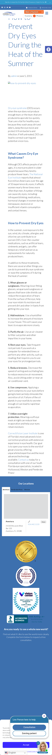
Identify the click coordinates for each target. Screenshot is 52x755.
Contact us (23, 459)
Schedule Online (32, 7)
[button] (48, 49)
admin (14, 76)
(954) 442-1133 (46, 7)
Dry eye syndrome (17, 108)
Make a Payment (31, 12)
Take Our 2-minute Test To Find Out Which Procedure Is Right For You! (25, 2)
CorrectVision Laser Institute (22, 433)
